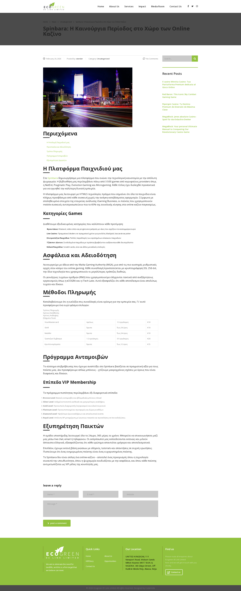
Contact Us (176, 6)
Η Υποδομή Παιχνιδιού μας (58, 142)
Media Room (157, 6)
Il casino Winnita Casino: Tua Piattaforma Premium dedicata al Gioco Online (179, 84)
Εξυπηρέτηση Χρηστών (57, 160)
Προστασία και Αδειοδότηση (59, 147)
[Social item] (188, 6)
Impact (142, 6)
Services (128, 6)
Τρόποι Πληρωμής (54, 151)
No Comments (152, 58)
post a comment (58, 523)
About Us (114, 6)
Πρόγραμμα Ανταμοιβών (57, 156)
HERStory (90, 561)
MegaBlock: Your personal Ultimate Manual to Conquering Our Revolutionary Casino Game (179, 129)
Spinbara (53, 178)
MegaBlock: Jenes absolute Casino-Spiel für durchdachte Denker (179, 118)
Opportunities (110, 561)
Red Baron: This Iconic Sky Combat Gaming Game (179, 95)
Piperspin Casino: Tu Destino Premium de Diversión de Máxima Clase (178, 107)
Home (101, 6)
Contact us (175, 572)
